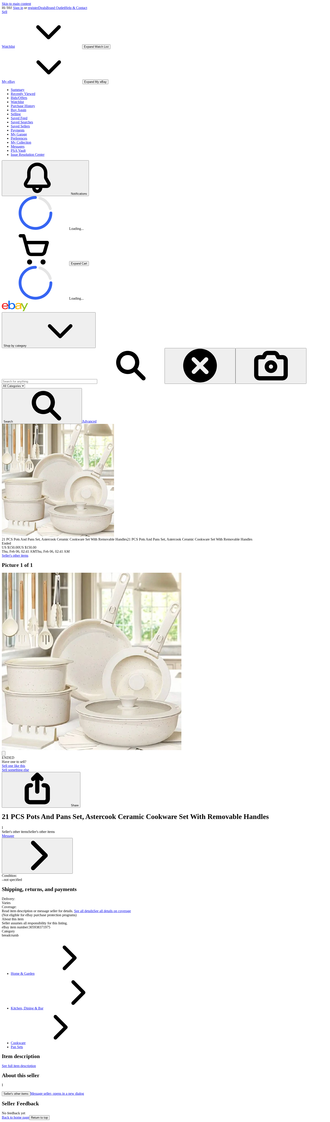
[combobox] (49, 381)
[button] (42, 406)
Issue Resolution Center (27, 154)
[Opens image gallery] (3, 753)
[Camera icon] (270, 366)
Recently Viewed (23, 94)
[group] (165, 662)
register (33, 8)
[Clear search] (200, 366)
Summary (17, 90)
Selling (16, 114)
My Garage (19, 134)
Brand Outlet (55, 8)
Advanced (89, 421)
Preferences (19, 138)
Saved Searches (22, 122)
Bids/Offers (19, 98)
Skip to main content (16, 4)
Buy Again (18, 110)
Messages (17, 146)
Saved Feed (19, 118)
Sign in (18, 8)
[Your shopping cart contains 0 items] (35, 263)
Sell (4, 12)
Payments (17, 130)
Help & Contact (76, 8)
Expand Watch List (96, 46)
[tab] (165, 919)
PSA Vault (18, 150)
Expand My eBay (95, 82)
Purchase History (23, 106)
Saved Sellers (20, 126)
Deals (42, 8)
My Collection (21, 142)
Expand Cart (79, 263)
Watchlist (17, 102)
